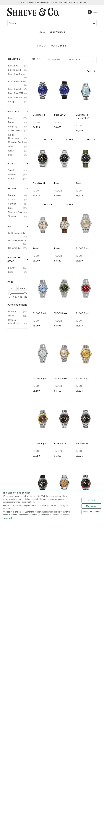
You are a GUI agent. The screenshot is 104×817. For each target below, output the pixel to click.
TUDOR (36, 122)
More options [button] (91, 506)
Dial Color (13, 111)
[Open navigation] (95, 12)
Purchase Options (17, 305)
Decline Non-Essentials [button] (91, 512)
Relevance (74, 59)
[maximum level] (25, 293)
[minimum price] (9, 293)
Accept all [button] (91, 500)
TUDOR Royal (82, 248)
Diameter (12, 164)
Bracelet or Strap (14, 259)
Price (10, 282)
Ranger (57, 183)
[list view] (38, 59)
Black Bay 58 (60, 443)
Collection (13, 59)
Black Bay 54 (39, 114)
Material (12, 189)
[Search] (94, 23)
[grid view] (33, 59)
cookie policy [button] (8, 518)
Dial (9, 226)
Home (42, 32)
